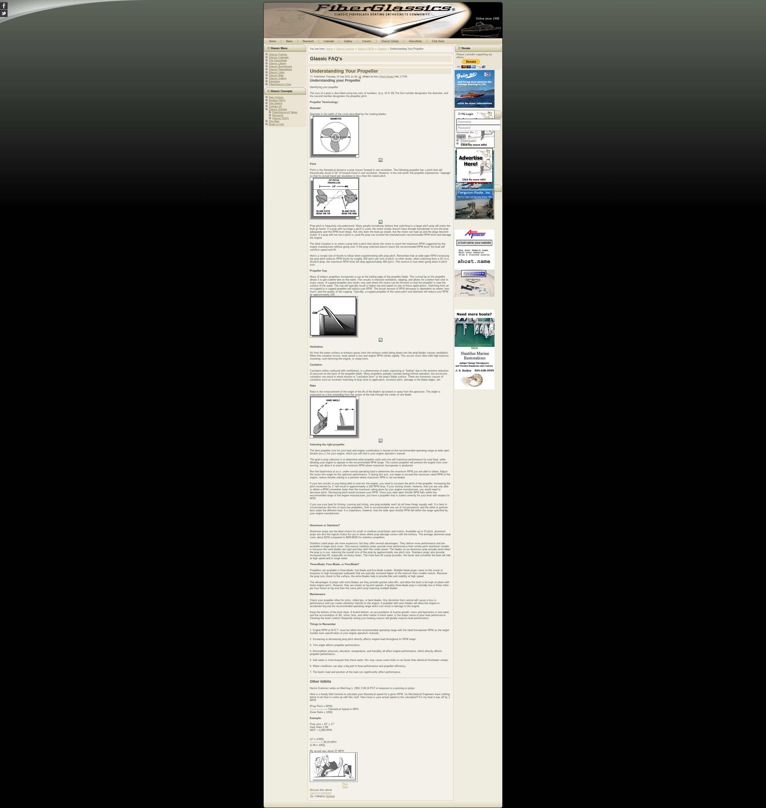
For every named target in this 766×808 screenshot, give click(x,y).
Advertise (274, 81)
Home (272, 41)
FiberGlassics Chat (280, 84)
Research (308, 41)
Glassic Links (277, 72)
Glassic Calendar (279, 57)
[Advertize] (474, 181)
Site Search (275, 103)
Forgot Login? (468, 140)
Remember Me (464, 132)
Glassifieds (415, 41)
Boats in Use (276, 124)
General (382, 48)
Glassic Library (390, 41)
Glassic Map (276, 75)
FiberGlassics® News (284, 112)
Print (383, 76)
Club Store (438, 41)
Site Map (274, 121)
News (289, 41)
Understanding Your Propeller (344, 71)
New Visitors (276, 97)
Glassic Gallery (278, 78)
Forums (366, 41)
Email (390, 76)
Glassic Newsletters (280, 69)
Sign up (465, 143)
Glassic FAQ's (280, 118)
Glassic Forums (278, 54)
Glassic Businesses (280, 66)
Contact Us (275, 106)
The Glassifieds (278, 60)
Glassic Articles (278, 109)
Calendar (329, 41)
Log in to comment (320, 792)
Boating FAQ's (277, 100)
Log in (461, 136)
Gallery (348, 41)
